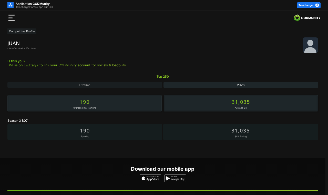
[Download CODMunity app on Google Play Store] (175, 178)
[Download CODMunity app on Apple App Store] (150, 178)
